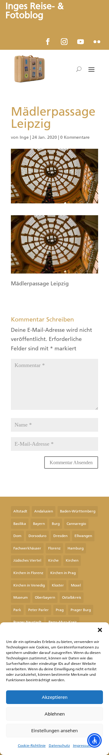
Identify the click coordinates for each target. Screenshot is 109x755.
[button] (100, 630)
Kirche (53, 560)
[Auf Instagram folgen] (64, 41)
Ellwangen (83, 536)
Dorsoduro (37, 536)
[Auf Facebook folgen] (47, 41)
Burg (56, 524)
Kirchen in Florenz (28, 573)
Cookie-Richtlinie (32, 745)
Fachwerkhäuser (27, 548)
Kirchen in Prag (63, 573)
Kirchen (72, 560)
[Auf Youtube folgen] (80, 41)
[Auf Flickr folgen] (97, 41)
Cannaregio (76, 524)
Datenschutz (59, 745)
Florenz (54, 548)
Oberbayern (45, 597)
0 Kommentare (75, 137)
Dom (17, 536)
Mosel (76, 585)
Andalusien (43, 511)
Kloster (58, 585)
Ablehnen (55, 714)
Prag (60, 610)
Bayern (39, 524)
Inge (24, 137)
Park (17, 610)
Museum (20, 597)
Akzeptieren (55, 697)
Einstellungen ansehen (54, 730)
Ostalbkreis (71, 597)
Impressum (82, 745)
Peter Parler (38, 610)
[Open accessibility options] (94, 740)
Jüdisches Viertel (27, 560)
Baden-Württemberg (77, 511)
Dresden (60, 536)
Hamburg (76, 548)
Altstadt (20, 511)
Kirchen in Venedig (29, 585)
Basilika (19, 524)
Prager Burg (81, 610)
